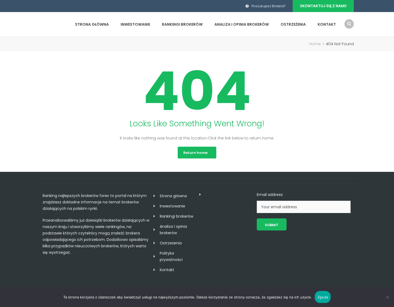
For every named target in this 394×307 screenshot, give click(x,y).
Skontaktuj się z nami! (323, 6)
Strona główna (92, 24)
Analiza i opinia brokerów (241, 24)
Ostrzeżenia (293, 24)
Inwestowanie (135, 24)
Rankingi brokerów (182, 24)
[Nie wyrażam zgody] (387, 297)
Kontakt (327, 24)
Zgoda (322, 297)
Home (315, 44)
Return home (195, 152)
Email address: (270, 194)
